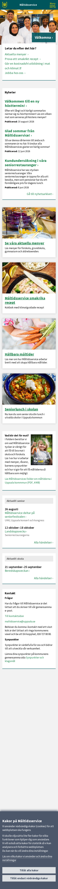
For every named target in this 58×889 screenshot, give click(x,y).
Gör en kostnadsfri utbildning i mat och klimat (27, 66)
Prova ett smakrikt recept (22, 59)
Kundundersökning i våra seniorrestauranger (25, 162)
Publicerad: (11, 121)
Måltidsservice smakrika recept (25, 300)
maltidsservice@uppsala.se (20, 621)
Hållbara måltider (19, 354)
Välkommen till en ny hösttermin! (22, 103)
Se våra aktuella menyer (24, 243)
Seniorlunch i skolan (21, 409)
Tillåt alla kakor (29, 870)
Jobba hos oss (14, 73)
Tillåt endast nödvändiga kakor (29, 878)
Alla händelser (43, 542)
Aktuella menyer (16, 54)
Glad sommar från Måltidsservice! (19, 133)
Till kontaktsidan (14, 616)
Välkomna (43, 37)
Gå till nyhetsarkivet (39, 194)
